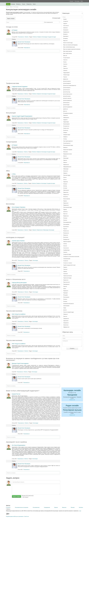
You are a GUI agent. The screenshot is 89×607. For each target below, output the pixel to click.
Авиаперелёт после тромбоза (16, 442)
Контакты (81, 507)
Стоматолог (65, 260)
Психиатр (65, 218)
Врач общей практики (67, 51)
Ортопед (65, 185)
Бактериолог (65, 29)
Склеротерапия (11, 142)
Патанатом (65, 196)
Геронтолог (65, 68)
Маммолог (65, 147)
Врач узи (65, 55)
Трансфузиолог (66, 284)
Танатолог (65, 269)
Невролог (65, 162)
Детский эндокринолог (67, 106)
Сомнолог (65, 252)
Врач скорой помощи (67, 53)
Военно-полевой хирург (68, 42)
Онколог (65, 179)
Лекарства (29, 4)
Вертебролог (65, 36)
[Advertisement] (33, 67)
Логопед (65, 138)
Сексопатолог (66, 247)
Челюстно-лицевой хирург (68, 312)
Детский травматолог (67, 100)
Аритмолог (65, 27)
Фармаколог (65, 290)
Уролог (64, 288)
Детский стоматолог (67, 98)
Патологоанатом (66, 198)
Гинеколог (65, 70)
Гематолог (65, 59)
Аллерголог (65, 21)
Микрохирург (65, 158)
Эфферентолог (66, 327)
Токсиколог (65, 273)
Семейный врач (66, 250)
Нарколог (65, 160)
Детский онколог (66, 89)
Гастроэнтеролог (66, 57)
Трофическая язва (12, 83)
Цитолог (65, 309)
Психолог (65, 220)
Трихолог (65, 286)
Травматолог (65, 280)
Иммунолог (65, 115)
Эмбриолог (65, 314)
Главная (7, 6)
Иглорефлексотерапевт (68, 113)
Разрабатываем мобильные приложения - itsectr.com (17, 516)
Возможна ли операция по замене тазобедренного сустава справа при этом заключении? (32, 359)
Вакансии (64, 507)
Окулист (65, 177)
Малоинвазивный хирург (68, 145)
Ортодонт (65, 183)
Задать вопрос (11, 18)
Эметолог (65, 316)
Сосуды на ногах (12, 27)
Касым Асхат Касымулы (24, 42)
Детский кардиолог (67, 83)
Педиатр (65, 200)
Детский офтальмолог (67, 94)
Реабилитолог (66, 230)
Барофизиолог (66, 32)
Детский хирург (66, 104)
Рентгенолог (65, 237)
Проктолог (65, 213)
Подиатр (65, 209)
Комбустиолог (66, 128)
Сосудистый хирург (67, 254)
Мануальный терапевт (67, 149)
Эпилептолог (65, 324)
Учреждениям (47, 507)
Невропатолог (66, 164)
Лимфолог (65, 136)
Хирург (64, 307)
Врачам (56, 507)
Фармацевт (65, 292)
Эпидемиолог (66, 322)
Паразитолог (65, 192)
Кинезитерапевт (66, 123)
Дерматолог (65, 79)
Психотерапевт (66, 224)
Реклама (72, 507)
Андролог (65, 23)
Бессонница (10, 204)
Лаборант (65, 132)
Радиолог (65, 228)
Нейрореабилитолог (67, 166)
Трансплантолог (66, 282)
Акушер (64, 19)
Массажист (65, 151)
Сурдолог (65, 267)
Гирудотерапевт (66, 72)
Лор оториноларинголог (68, 141)
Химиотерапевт (66, 305)
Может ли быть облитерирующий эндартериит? (22, 391)
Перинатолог (65, 203)
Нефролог (65, 173)
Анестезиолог (66, 25)
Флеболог (65, 299)
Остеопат (65, 188)
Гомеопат (65, 76)
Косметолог (65, 130)
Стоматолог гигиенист (67, 262)
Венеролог (65, 34)
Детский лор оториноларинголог (69, 85)
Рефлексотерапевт (67, 241)
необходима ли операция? (15, 237)
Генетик (64, 61)
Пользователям (36, 507)
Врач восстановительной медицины (70, 44)
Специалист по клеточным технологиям (71, 256)
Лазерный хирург (66, 134)
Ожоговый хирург (66, 175)
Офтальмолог (66, 190)
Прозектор (65, 211)
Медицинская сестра (67, 153)
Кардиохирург (66, 121)
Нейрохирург (65, 168)
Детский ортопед (66, 91)
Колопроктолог (66, 126)
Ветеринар (65, 38)
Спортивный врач (66, 258)
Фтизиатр (65, 301)
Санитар (65, 243)
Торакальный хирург (67, 277)
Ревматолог (65, 235)
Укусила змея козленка (14, 311)
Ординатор (65, 181)
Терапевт (65, 271)
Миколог (65, 156)
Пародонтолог (66, 194)
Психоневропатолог (67, 222)
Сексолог (65, 245)
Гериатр (64, 66)
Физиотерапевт (66, 297)
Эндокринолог (66, 318)
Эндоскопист (65, 320)
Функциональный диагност (68, 303)
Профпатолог (66, 215)
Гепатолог (65, 64)
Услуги (23, 4)
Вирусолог (65, 40)
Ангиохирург (15, 6)
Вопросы (18, 4)
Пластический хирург (67, 207)
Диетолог (65, 111)
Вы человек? (25, 497)
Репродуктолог (66, 239)
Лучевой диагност (66, 143)
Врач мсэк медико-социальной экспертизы (71, 49)
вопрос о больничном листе (15, 279)
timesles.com (72, 399)
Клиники (13, 4)
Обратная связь (67, 332)
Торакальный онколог (67, 275)
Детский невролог (66, 87)
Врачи (8, 4)
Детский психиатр (66, 96)
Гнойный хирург (66, 74)
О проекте (8, 507)
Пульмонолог (66, 226)
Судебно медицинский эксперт (69, 265)
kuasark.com (72, 414)
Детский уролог (66, 102)
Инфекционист (66, 117)
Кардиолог (65, 119)
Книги (34, 4)
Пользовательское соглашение (21, 507)
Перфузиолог (66, 205)
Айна (8, 171)
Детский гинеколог (67, 81)
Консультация (11, 113)
